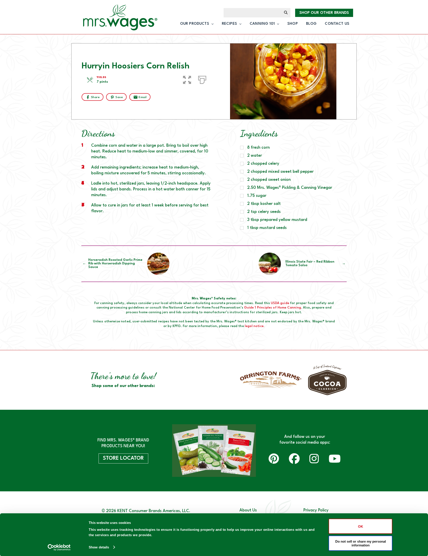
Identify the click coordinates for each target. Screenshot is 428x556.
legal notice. (255, 326)
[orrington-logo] (270, 379)
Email (142, 97)
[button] (187, 78)
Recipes (229, 24)
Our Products (194, 24)
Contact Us (337, 24)
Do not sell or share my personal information (360, 543)
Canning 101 (262, 24)
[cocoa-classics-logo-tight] (327, 380)
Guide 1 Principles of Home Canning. (273, 307)
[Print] (202, 78)
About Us (248, 510)
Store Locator (123, 458)
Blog (311, 24)
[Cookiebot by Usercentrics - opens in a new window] (59, 547)
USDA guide (280, 303)
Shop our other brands (324, 13)
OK (360, 526)
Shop (292, 24)
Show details (99, 547)
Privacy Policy (316, 510)
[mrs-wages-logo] (119, 18)
